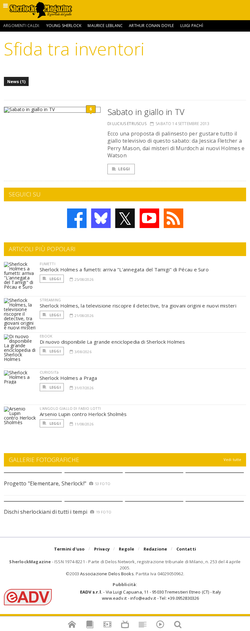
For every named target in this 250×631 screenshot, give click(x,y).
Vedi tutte (233, 459)
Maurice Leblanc (105, 25)
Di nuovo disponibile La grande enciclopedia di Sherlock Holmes (112, 341)
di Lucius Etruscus (126, 123)
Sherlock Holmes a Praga (68, 378)
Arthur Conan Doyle (151, 25)
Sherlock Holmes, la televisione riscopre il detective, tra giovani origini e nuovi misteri (138, 305)
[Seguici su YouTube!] (149, 218)
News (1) (16, 81)
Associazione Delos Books (107, 574)
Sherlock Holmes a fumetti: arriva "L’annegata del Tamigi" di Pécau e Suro (124, 269)
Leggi (124, 169)
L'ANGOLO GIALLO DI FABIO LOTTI (70, 408)
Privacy (102, 549)
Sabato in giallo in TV (146, 111)
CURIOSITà (49, 372)
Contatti (186, 549)
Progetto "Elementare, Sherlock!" (45, 483)
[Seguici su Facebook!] (77, 218)
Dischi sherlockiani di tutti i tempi (46, 511)
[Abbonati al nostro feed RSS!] (173, 218)
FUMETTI (47, 263)
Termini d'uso (69, 549)
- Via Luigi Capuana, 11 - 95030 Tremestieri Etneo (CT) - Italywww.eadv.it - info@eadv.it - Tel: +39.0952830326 (150, 595)
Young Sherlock (64, 25)
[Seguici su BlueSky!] (101, 218)
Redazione (155, 549)
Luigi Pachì (191, 25)
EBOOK (46, 336)
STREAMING (50, 300)
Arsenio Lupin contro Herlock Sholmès (83, 414)
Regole (126, 549)
